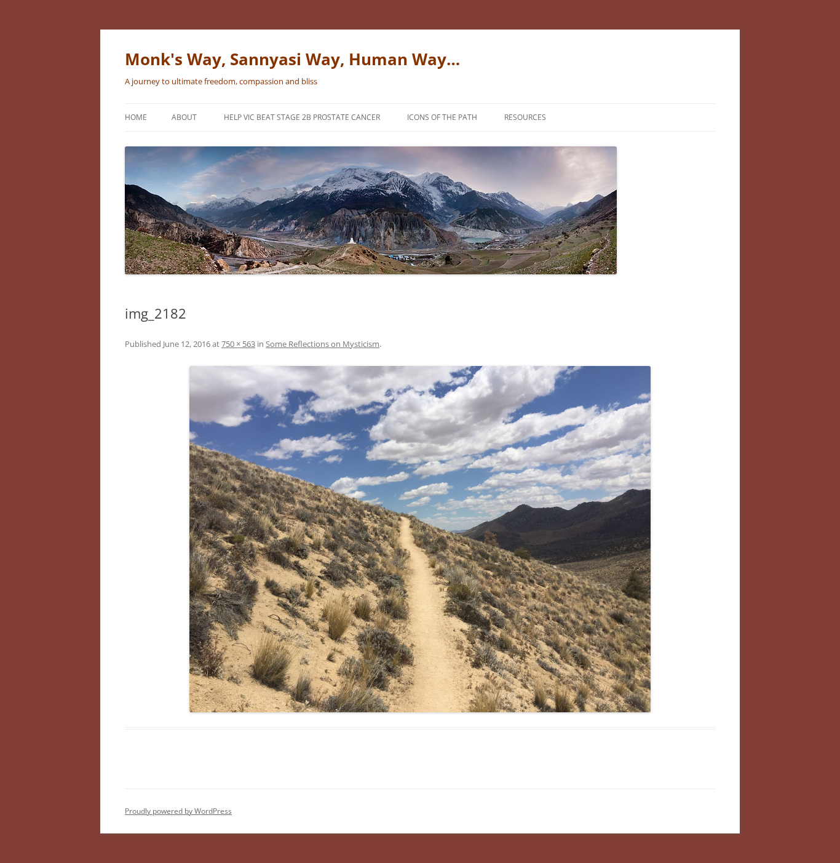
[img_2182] (420, 539)
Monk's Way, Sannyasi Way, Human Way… (292, 59)
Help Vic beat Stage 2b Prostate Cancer (302, 117)
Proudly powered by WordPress (178, 811)
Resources (525, 117)
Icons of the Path (442, 117)
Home (136, 117)
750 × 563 (238, 343)
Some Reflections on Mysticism (322, 343)
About (184, 117)
